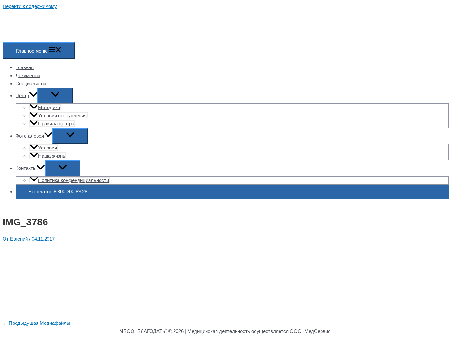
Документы (28, 75)
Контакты (26, 168)
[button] (33, 95)
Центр (22, 95)
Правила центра (56, 123)
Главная (25, 67)
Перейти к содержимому (30, 6)
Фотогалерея (30, 135)
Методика (49, 107)
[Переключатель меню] (55, 96)
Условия (47, 147)
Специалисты (31, 83)
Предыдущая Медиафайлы (36, 323)
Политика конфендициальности (73, 180)
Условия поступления (62, 115)
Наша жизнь (51, 156)
